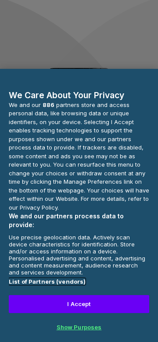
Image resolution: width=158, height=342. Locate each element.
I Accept (78, 303)
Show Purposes (79, 327)
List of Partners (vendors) (47, 281)
